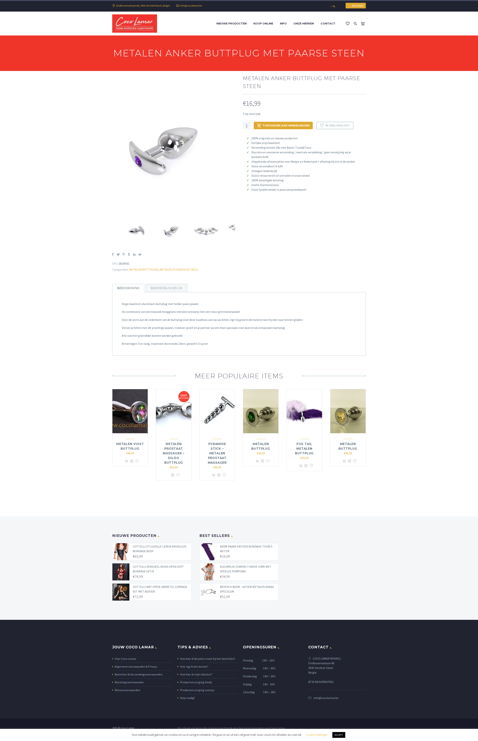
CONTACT (328, 23)
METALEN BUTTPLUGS (143, 269)
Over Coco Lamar (125, 659)
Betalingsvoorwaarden (129, 682)
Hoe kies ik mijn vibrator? (196, 674)
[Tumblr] (129, 254)
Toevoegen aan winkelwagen (286, 125)
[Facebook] (112, 254)
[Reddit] (139, 254)
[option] (173, 146)
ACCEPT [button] (339, 735)
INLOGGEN (356, 5)
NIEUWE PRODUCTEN (231, 23)
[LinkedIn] (134, 254)
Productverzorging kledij (196, 682)
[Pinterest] (123, 254)
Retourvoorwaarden (127, 690)
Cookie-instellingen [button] (317, 735)
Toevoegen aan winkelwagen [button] (126, 461)
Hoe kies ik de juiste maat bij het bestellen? (207, 659)
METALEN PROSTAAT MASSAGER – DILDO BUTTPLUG (173, 453)
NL (334, 6)
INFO (283, 23)
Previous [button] (109, 230)
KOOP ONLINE (263, 23)
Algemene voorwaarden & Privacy (136, 666)
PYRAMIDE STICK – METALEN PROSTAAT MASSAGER (217, 453)
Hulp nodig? (187, 698)
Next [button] (238, 230)
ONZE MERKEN (304, 23)
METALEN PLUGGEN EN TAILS (179, 269)
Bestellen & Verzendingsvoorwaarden (138, 674)
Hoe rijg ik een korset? (194, 666)
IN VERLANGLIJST (337, 125)
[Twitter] (118, 254)
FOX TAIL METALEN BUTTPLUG (304, 448)
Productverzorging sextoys (197, 690)
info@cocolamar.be (191, 5)
